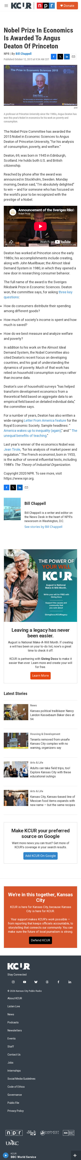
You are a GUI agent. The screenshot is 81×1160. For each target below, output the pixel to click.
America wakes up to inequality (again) (32, 431)
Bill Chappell (23, 54)
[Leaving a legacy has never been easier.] (40, 585)
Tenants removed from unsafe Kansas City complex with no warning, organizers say (50, 744)
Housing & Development (45, 734)
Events (12, 1038)
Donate (69, 5)
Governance (15, 1094)
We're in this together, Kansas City (40, 897)
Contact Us (14, 1054)
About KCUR (15, 998)
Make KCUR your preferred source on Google (40, 833)
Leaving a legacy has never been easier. (40, 633)
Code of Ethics (16, 1086)
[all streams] (76, 1155)
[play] (5, 1155)
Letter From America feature (45, 420)
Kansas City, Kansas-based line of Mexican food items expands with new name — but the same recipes (52, 801)
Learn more (40, 675)
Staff (11, 1046)
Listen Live (14, 1006)
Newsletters (15, 1030)
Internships (14, 1070)
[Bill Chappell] (12, 509)
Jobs (10, 1062)
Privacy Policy (16, 1111)
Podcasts (13, 1022)
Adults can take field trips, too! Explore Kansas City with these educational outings (50, 772)
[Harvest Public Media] (49, 1133)
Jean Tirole (12, 449)
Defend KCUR (40, 940)
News (33, 705)
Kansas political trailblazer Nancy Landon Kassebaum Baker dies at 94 (52, 715)
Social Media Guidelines (21, 1078)
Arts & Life (36, 762)
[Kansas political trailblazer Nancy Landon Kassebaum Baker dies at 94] (16, 712)
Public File (13, 1102)
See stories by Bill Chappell (43, 527)
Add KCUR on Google (40, 856)
